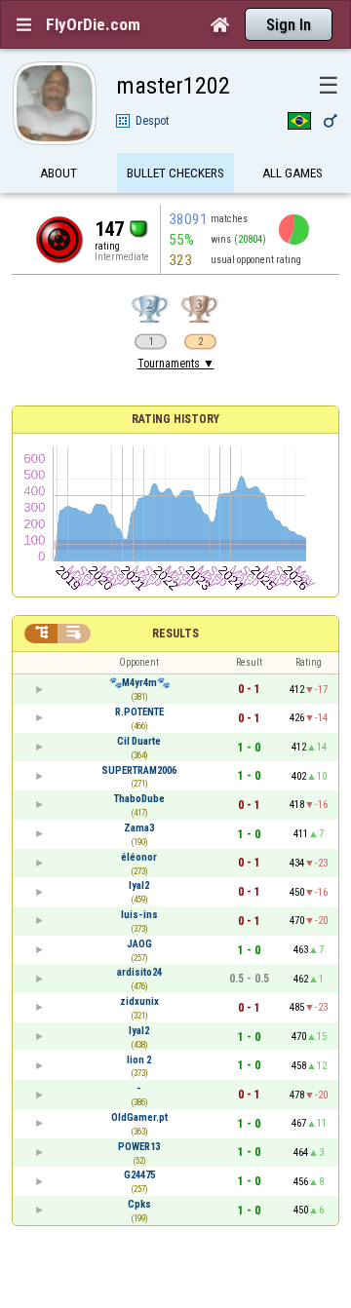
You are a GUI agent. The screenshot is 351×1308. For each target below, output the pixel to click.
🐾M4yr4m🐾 (139, 682)
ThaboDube (139, 798)
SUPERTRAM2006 (138, 770)
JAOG (139, 944)
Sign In (288, 25)
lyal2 (139, 885)
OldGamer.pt (139, 1117)
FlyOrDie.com (93, 24)
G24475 (139, 1175)
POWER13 (139, 1146)
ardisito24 (139, 972)
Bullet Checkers (175, 173)
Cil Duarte (139, 741)
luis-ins (139, 914)
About (58, 173)
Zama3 (139, 828)
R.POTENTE (139, 712)
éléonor (139, 857)
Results (175, 633)
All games (292, 173)
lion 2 (139, 1060)
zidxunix (139, 1001)
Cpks (139, 1204)
